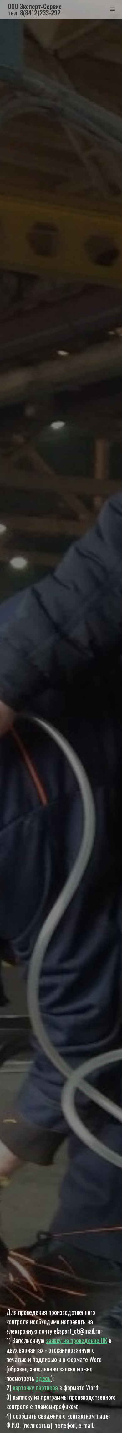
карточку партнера (35, 1387)
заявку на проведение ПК (76, 1340)
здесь (43, 1378)
